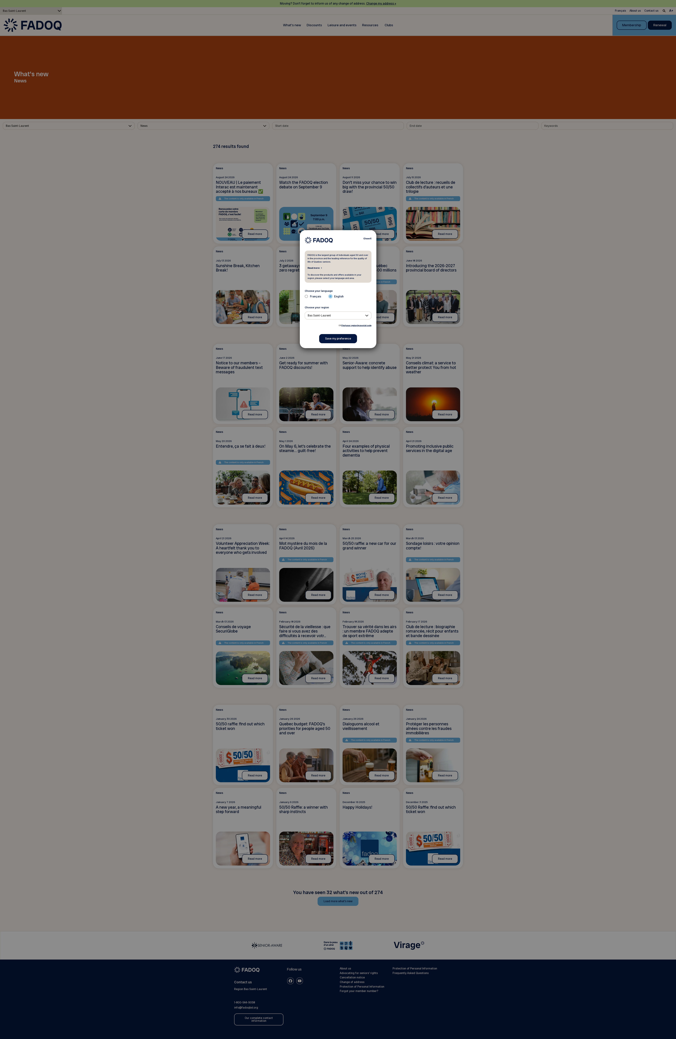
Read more (314, 267)
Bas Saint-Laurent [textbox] (319, 315)
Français (315, 296)
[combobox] (338, 315)
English (339, 296)
